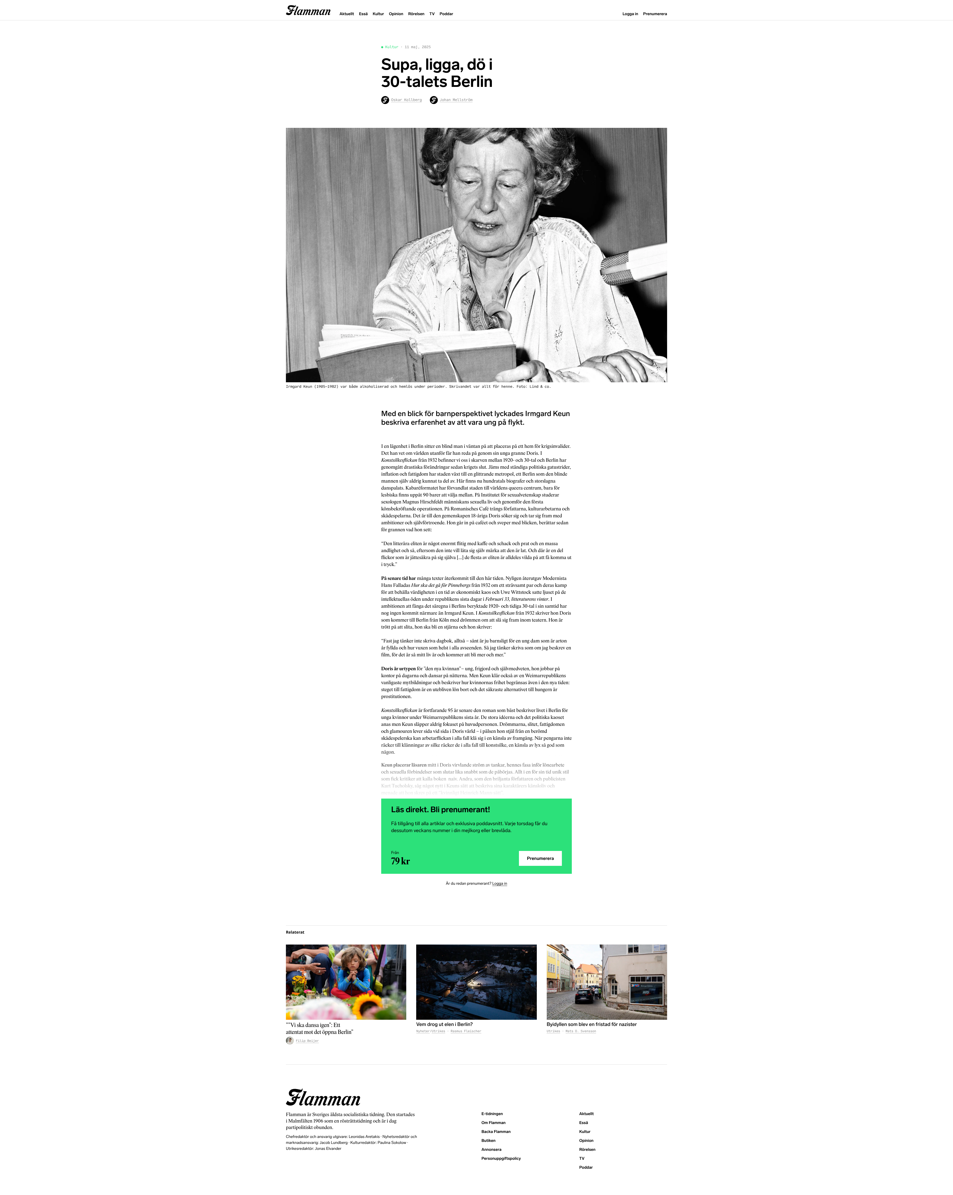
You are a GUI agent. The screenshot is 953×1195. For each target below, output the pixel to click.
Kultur (378, 14)
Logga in (630, 14)
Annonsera (491, 1149)
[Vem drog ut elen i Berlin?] (476, 982)
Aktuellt (347, 14)
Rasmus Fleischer (466, 1031)
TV (432, 14)
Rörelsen (416, 14)
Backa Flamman (496, 1131)
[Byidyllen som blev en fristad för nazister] (607, 982)
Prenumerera (655, 14)
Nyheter (423, 1031)
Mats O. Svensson (581, 1031)
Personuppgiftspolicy (501, 1158)
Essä (363, 14)
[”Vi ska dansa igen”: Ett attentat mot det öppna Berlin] (346, 982)
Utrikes (438, 1031)
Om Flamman (493, 1123)
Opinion (396, 14)
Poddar (446, 14)
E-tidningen (492, 1114)
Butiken (488, 1140)
